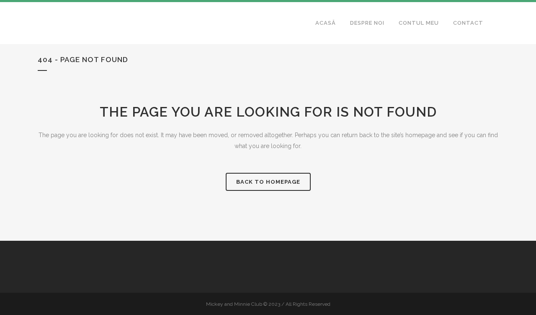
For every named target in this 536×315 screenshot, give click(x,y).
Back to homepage (268, 182)
